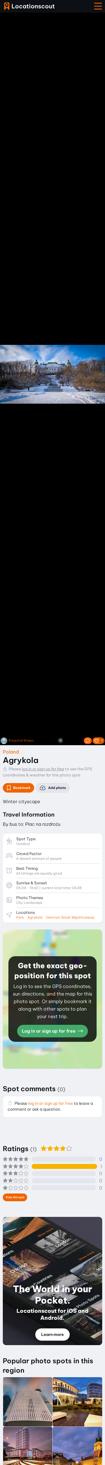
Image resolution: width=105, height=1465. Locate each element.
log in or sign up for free (43, 768)
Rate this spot (15, 1197)
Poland (11, 752)
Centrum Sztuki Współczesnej (70, 917)
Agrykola (35, 917)
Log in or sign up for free (49, 1031)
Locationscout (29, 6)
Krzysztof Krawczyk (23, 740)
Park (20, 917)
